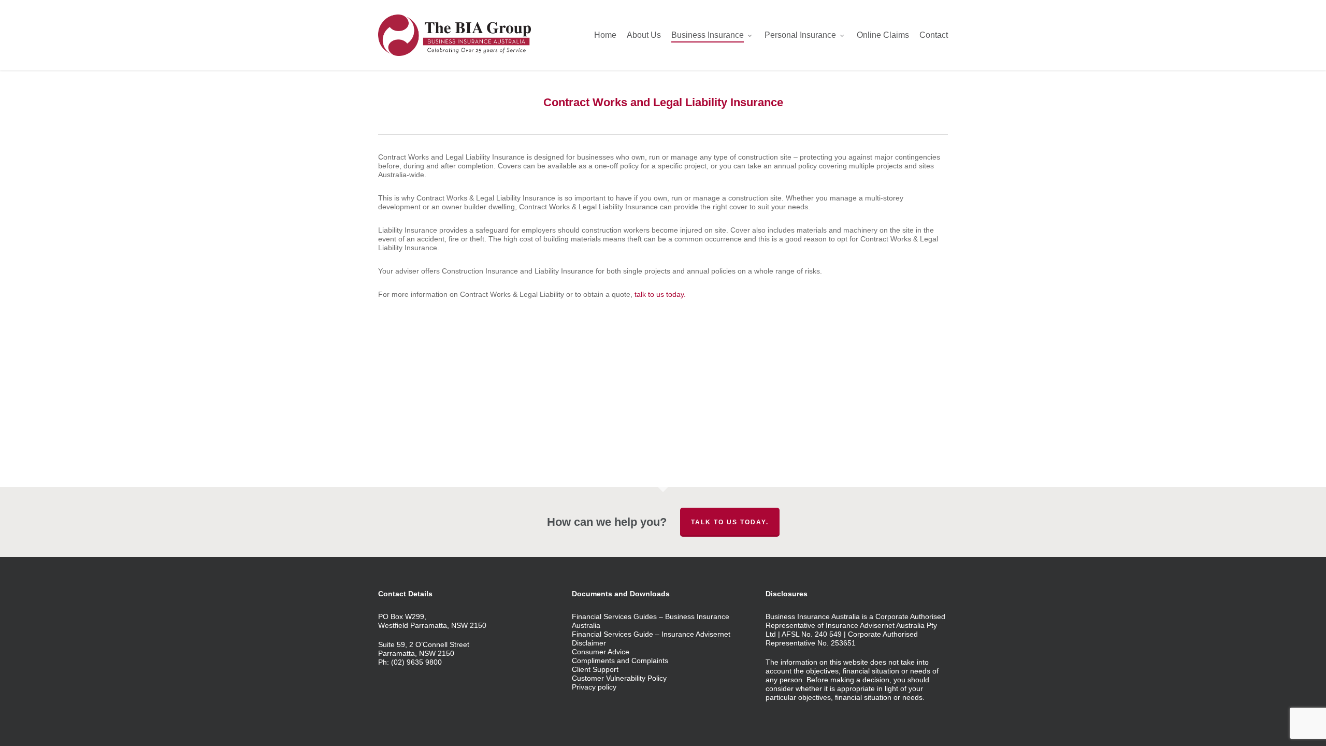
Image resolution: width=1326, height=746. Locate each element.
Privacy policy (594, 687)
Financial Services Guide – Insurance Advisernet (651, 634)
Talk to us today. (730, 522)
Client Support (595, 669)
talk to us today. (660, 294)
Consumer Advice (600, 652)
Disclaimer (589, 643)
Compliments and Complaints (620, 660)
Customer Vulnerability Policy (619, 678)
